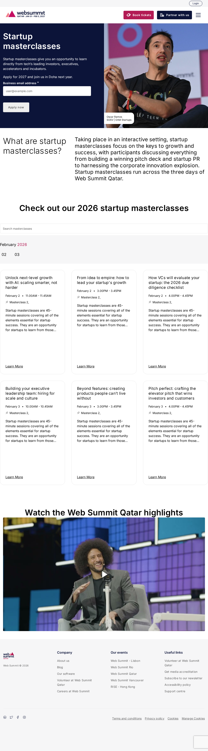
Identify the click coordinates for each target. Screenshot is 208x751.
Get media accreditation (181, 671)
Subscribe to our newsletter (184, 678)
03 (17, 254)
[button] (198, 15)
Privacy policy (154, 718)
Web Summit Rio (122, 667)
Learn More (14, 366)
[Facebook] (18, 718)
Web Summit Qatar (124, 673)
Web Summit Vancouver (127, 680)
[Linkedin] (4, 718)
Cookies (173, 718)
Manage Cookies (193, 718)
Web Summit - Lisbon (125, 660)
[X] (11, 718)
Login (196, 3)
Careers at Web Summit (73, 691)
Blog (60, 667)
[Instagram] (24, 718)
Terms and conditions (127, 718)
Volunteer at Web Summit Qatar (74, 682)
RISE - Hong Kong (123, 686)
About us (63, 660)
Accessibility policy (178, 684)
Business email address (19, 83)
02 (4, 254)
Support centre (175, 691)
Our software (66, 673)
